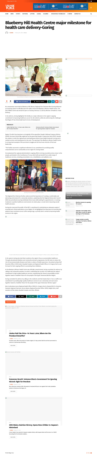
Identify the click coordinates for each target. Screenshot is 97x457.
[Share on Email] (56, 101)
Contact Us (77, 13)
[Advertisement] (48, 45)
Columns (45, 13)
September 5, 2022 (80, 215)
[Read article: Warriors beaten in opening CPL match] (70, 205)
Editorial (25, 13)
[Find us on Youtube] (91, 1)
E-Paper (70, 13)
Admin (11, 32)
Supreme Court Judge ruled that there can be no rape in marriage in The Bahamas (83, 212)
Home (6, 13)
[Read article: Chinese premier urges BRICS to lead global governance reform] (79, 190)
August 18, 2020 (79, 205)
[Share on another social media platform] (60, 101)
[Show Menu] (91, 7)
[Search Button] (91, 14)
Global (39, 13)
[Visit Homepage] (10, 7)
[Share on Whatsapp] (49, 101)
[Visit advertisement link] (79, 75)
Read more (14, 345)
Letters (32, 13)
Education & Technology (58, 13)
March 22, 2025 (79, 224)
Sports (18, 13)
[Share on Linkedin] (53, 101)
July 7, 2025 (69, 197)
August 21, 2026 (17, 338)
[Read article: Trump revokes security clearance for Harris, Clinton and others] (70, 222)
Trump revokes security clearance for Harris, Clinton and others (83, 221)
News (12, 13)
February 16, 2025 (19, 32)
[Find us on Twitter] (89, 1)
